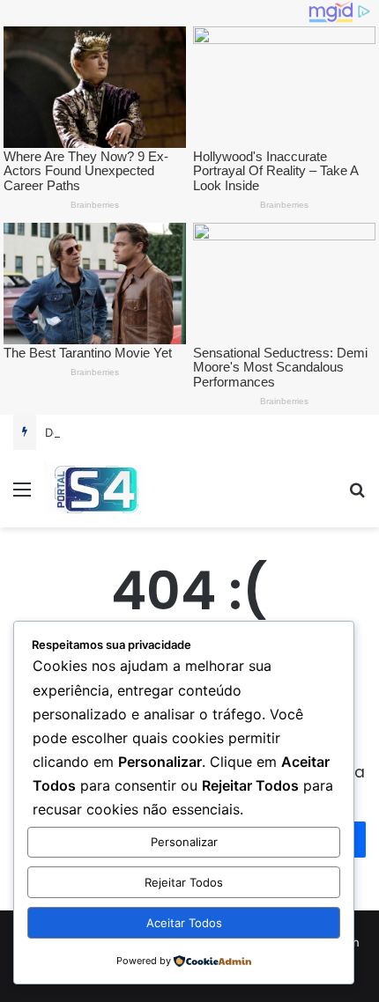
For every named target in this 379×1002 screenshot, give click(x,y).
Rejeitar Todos (184, 882)
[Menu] (22, 495)
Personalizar (184, 842)
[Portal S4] (94, 488)
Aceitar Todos (184, 923)
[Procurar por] (357, 495)
